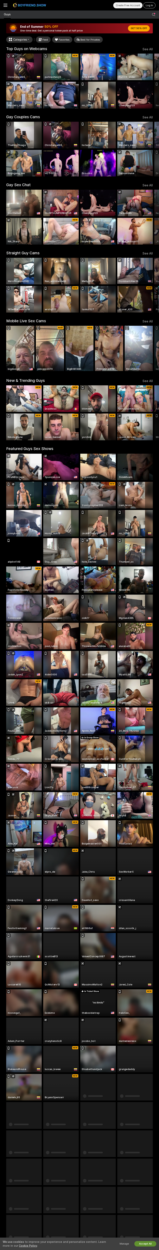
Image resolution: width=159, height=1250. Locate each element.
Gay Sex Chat (18, 184)
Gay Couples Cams (23, 117)
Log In (149, 5)
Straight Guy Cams (23, 253)
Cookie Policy (28, 1245)
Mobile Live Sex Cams (26, 321)
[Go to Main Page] (30, 5)
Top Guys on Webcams (26, 48)
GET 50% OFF (139, 28)
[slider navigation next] (151, 81)
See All (148, 49)
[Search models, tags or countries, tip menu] (153, 14)
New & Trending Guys (25, 380)
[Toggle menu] (5, 5)
